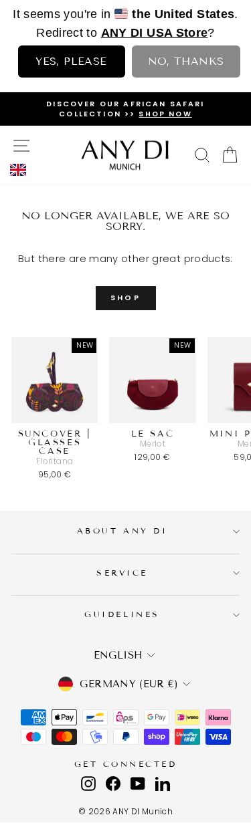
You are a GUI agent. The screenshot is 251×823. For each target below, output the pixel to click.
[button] (22, 169)
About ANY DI (122, 530)
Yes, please (70, 61)
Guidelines (121, 614)
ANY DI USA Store (154, 32)
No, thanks (186, 61)
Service (122, 573)
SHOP (125, 297)
